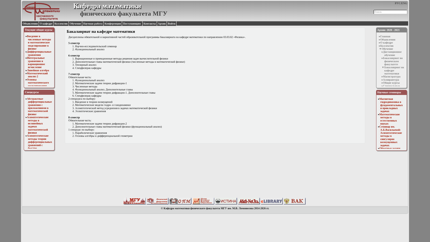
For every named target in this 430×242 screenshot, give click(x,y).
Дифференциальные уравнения (39, 53)
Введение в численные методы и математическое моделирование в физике (39, 42)
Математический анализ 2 (37, 75)
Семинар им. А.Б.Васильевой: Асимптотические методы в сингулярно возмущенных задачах (390, 136)
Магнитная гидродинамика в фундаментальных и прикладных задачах (391, 105)
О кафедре (46, 23)
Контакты (149, 23)
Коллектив (61, 23)
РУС (398, 3)
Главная (385, 36)
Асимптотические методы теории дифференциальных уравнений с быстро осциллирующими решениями (39, 145)
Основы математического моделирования (38, 82)
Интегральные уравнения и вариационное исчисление (36, 62)
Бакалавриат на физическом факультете (393, 61)
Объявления (30, 23)
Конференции (112, 23)
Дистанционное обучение (392, 53)
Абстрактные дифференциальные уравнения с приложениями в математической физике (39, 106)
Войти (171, 23)
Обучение (75, 23)
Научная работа (92, 23)
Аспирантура (391, 79)
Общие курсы (391, 82)
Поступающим (132, 23)
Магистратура (391, 76)
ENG (404, 3)
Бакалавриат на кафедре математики (394, 70)
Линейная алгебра (38, 70)
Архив (162, 23)
